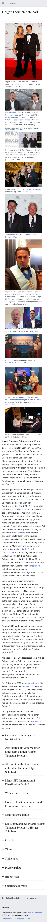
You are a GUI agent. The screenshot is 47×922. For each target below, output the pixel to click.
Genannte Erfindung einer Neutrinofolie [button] (20, 737)
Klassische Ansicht (22, 919)
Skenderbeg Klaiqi (22, 400)
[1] (13, 484)
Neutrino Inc (27, 115)
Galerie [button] (9, 840)
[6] (10, 705)
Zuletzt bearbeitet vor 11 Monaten (20, 898)
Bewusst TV (9, 363)
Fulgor (41, 898)
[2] (42, 620)
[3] (10, 639)
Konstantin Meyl (11, 237)
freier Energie (18, 532)
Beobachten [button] (38, 19)
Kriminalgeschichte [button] (17, 815)
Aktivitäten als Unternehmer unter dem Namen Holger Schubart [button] (22, 768)
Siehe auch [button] (11, 858)
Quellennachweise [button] (16, 886)
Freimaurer (32, 292)
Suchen (44, 4)
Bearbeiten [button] (44, 19)
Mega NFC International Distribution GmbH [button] (20, 782)
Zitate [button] (8, 849)
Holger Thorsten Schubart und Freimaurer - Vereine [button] (23, 804)
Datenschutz (7, 919)
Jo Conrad (12, 360)
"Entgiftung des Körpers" (14, 120)
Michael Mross (10, 112)
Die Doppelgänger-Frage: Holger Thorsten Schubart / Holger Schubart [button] (25, 827)
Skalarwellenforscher (31, 235)
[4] (12, 652)
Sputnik (38, 435)
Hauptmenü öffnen (4, 4)
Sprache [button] (5, 19)
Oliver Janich (34, 331)
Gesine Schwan (34, 189)
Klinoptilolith (30, 120)
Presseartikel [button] (13, 867)
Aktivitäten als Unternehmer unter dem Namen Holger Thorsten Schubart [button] (22, 751)
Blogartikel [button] (12, 877)
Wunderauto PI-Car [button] (17, 793)
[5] (10, 670)
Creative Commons (34, 913)
